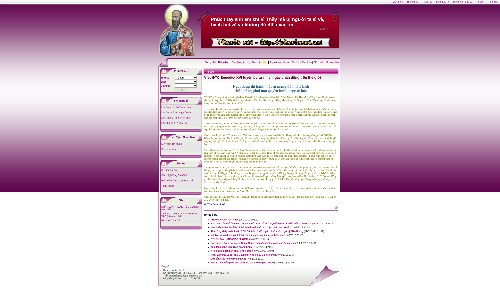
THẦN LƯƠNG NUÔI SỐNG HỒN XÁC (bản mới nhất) (179, 215)
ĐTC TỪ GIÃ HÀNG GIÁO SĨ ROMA (230, 239)
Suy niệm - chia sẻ (279, 62)
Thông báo (224, 62)
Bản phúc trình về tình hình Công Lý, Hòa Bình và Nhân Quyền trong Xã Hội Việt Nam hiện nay (262, 223)
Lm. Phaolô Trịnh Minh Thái (176, 117)
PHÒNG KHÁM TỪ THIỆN (224, 219)
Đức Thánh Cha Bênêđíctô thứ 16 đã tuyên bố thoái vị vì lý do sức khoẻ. (250, 227)
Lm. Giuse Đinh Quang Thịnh (176, 107)
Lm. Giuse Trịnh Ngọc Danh (176, 112)
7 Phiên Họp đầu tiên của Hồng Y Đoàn (232, 251)
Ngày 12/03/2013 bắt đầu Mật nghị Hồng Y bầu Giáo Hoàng (243, 254)
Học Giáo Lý (254, 62)
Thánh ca (307, 62)
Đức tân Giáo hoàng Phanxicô (227, 258)
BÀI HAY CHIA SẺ (170, 220)
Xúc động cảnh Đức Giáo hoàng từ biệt (232, 247)
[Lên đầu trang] (336, 208)
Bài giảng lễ (238, 62)
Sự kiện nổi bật (169, 170)
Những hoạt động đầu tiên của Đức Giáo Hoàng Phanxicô (242, 262)
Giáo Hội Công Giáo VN (174, 175)
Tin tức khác (167, 186)
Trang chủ (210, 62)
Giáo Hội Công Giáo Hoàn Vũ (177, 180)
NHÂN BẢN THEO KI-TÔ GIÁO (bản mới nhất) (180, 208)
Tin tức (296, 62)
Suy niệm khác (169, 149)
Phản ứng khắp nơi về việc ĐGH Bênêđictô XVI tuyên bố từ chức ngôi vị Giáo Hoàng (257, 231)
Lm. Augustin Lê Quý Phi (174, 123)
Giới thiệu (318, 62)
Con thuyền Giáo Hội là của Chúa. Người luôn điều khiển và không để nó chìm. (253, 243)
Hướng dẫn (332, 62)
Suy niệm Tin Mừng (171, 144)
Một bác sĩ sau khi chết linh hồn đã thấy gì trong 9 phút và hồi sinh (247, 235)
